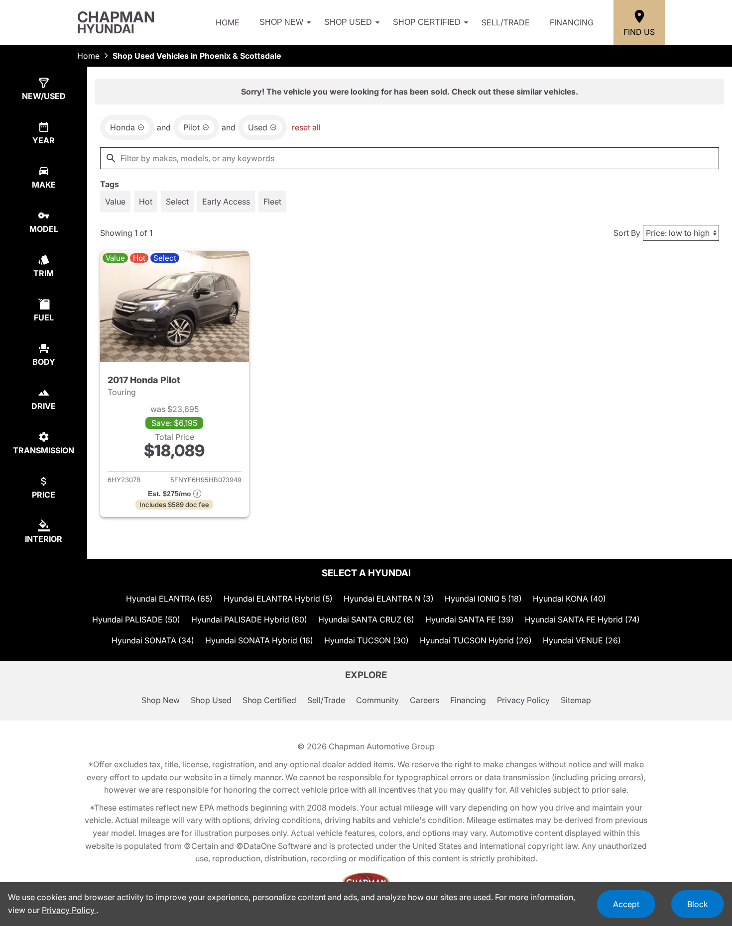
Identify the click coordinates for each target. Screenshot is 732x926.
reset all (306, 127)
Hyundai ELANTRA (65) (169, 599)
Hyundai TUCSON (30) (366, 640)
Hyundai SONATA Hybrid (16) (259, 640)
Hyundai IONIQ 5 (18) (483, 599)
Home (228, 22)
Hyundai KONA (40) (569, 599)
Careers (424, 700)
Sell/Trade (506, 22)
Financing (572, 22)
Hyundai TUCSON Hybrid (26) (476, 640)
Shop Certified (427, 22)
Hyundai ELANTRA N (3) (389, 599)
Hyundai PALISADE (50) (136, 619)
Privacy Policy (523, 700)
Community (377, 700)
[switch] (115, 201)
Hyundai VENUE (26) (582, 640)
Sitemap (576, 700)
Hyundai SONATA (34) (153, 640)
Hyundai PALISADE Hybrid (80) (249, 619)
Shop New (281, 22)
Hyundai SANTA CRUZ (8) (366, 619)
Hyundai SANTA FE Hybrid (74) (582, 619)
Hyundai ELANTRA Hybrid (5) (278, 599)
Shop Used (348, 22)
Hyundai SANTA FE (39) (469, 619)
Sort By (626, 233)
